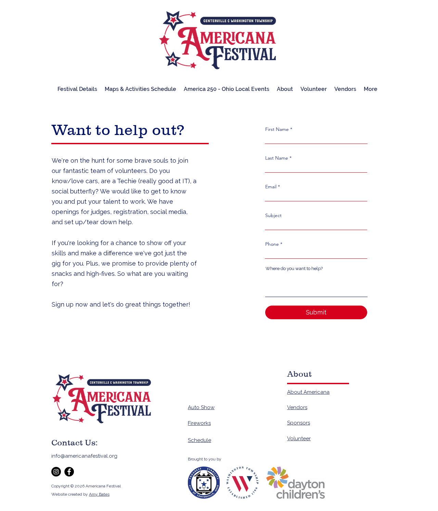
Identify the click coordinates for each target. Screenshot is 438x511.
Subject (273, 215)
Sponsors (298, 423)
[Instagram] (56, 471)
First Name (277, 129)
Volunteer (299, 438)
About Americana (308, 392)
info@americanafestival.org (84, 456)
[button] (345, 89)
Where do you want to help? (294, 268)
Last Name (276, 158)
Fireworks (199, 423)
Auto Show (201, 407)
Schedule (199, 440)
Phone (272, 244)
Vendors (297, 407)
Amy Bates (99, 494)
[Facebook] (69, 471)
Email (270, 186)
